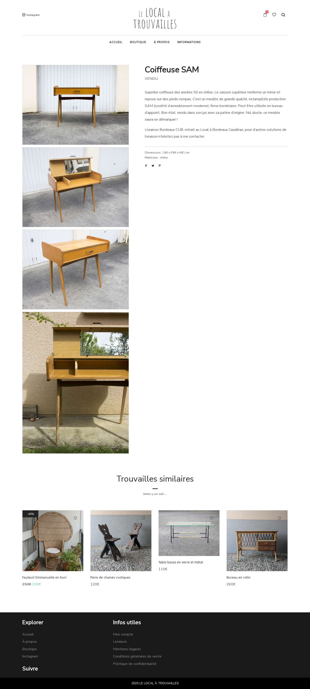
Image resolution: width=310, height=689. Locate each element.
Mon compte (123, 634)
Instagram (30, 656)
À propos (29, 641)
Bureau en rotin (238, 577)
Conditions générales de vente (137, 656)
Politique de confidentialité (134, 663)
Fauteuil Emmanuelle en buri (44, 577)
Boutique (29, 649)
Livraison (120, 641)
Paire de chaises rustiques (110, 577)
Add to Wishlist (75, 518)
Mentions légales (127, 649)
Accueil (28, 634)
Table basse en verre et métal (180, 562)
